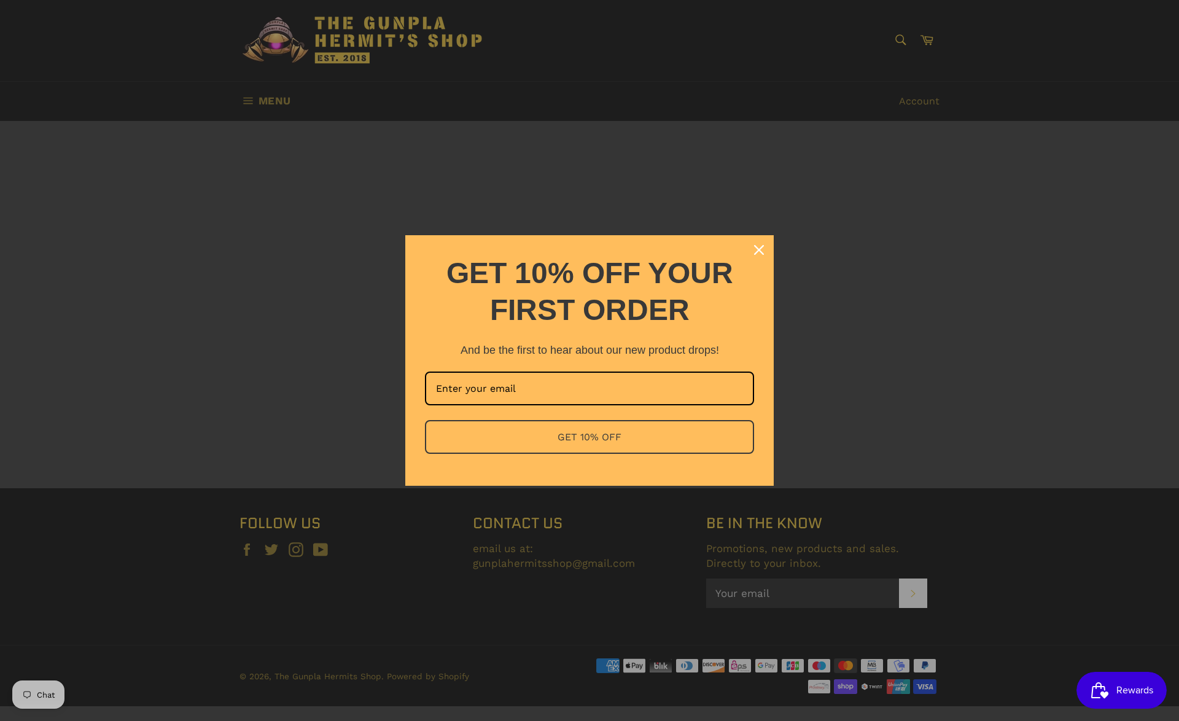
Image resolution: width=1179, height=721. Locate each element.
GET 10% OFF (589, 437)
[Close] (759, 250)
